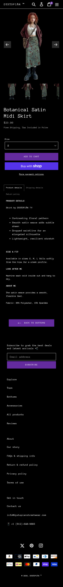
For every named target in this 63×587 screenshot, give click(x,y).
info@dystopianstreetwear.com (26, 515)
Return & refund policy (22, 464)
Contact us (14, 506)
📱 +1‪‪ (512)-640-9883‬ (21, 524)
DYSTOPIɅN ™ (14, 4)
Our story (13, 447)
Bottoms (12, 396)
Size (7, 139)
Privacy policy (17, 473)
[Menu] (57, 4)
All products (15, 414)
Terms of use (15, 482)
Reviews (12, 423)
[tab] (14, 188)
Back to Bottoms (34, 323)
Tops (10, 388)
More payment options (31, 174)
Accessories (14, 405)
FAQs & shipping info (21, 456)
